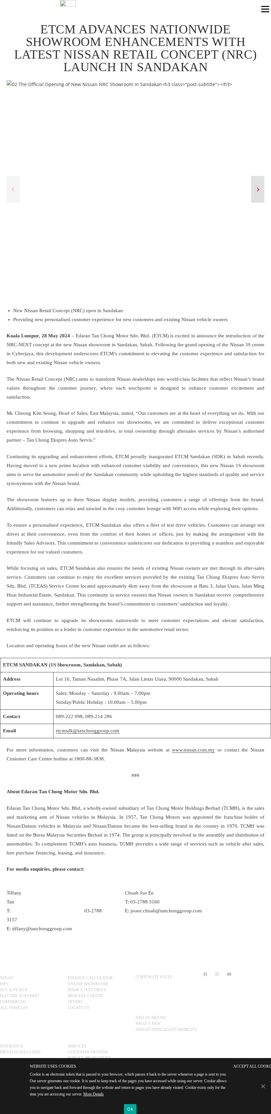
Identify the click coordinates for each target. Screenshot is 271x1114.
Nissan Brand (151, 1017)
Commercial (13, 1001)
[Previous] (13, 189)
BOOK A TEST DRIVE (87, 990)
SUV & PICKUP (14, 990)
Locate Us (78, 1007)
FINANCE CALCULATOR (90, 978)
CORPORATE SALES (154, 977)
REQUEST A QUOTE (85, 995)
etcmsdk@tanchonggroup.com (87, 730)
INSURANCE (11, 1046)
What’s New (148, 1023)
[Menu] (265, 8)
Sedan (7, 978)
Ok (130, 1109)
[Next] (257, 189)
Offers (75, 1001)
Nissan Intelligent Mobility (166, 1029)
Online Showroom (88, 984)
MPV (4, 984)
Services (77, 1046)
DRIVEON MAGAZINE (20, 1052)
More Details (93, 1094)
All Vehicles (14, 1007)
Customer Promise (88, 1052)
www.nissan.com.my (193, 749)
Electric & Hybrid (19, 995)
